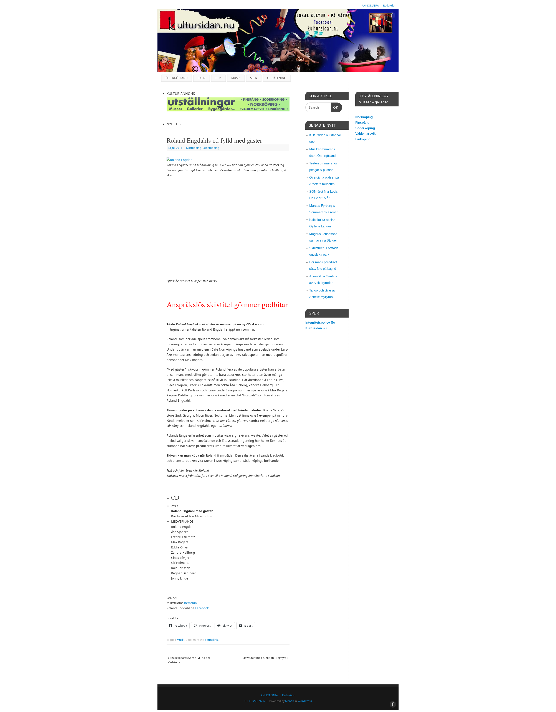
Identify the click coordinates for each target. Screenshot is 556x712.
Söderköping (211, 148)
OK (335, 107)
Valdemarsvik (365, 133)
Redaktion (389, 5)
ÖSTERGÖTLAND (176, 78)
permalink (211, 640)
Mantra (290, 701)
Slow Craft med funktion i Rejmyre (265, 658)
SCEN (253, 78)
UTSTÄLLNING (276, 78)
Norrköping (193, 148)
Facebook (202, 608)
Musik (180, 640)
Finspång (362, 122)
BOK (218, 78)
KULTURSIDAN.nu (255, 701)
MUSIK (235, 78)
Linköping (363, 139)
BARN (201, 78)
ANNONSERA (370, 5)
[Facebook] (392, 16)
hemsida (190, 603)
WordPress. (305, 701)
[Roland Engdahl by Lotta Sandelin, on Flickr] (180, 160)
